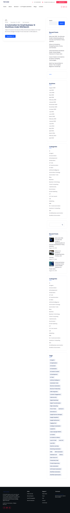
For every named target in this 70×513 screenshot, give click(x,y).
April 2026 (51, 97)
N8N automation (59, 451)
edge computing (54, 406)
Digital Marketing (54, 400)
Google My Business (54, 420)
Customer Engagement (55, 394)
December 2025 (53, 104)
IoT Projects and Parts (25, 6)
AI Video (51, 167)
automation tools (54, 383)
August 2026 (52, 88)
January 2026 (52, 102)
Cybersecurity (52, 186)
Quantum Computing (54, 208)
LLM (50, 198)
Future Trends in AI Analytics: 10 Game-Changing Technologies (57, 58)
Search (50, 20)
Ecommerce (52, 189)
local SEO (52, 443)
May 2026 (51, 95)
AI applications (53, 363)
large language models (55, 431)
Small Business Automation (56, 213)
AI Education (52, 160)
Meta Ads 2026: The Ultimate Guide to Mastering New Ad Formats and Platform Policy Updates (57, 39)
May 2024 (51, 128)
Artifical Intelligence (54, 170)
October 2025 (52, 109)
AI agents (52, 360)
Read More (9, 36)
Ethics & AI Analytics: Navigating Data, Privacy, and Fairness (56, 46)
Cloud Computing (53, 184)
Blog (50, 177)
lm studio (52, 434)
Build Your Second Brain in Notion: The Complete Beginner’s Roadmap (56, 65)
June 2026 (51, 92)
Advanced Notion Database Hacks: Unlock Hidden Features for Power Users (56, 52)
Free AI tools (53, 408)
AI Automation (52, 155)
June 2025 (51, 114)
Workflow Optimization (55, 474)
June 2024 (51, 126)
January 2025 (52, 121)
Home (4, 6)
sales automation (54, 466)
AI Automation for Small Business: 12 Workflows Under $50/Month (20, 26)
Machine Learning (54, 446)
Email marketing (53, 191)
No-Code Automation (54, 206)
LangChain (52, 428)
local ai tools (53, 440)
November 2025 (53, 107)
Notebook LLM (53, 454)
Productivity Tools (54, 460)
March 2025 (52, 116)
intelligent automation (55, 426)
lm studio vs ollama (55, 437)
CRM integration (54, 391)
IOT (50, 194)
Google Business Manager (56, 414)
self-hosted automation (55, 469)
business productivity (55, 388)
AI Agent (51, 153)
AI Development (53, 158)
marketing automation (55, 449)
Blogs (35, 6)
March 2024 (52, 133)
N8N (50, 203)
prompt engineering (54, 463)
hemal (6, 22)
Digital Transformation (55, 403)
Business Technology (54, 182)
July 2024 (51, 123)
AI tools (52, 377)
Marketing (51, 201)
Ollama (61, 454)
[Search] (62, 225)
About (10, 6)
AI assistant (53, 365)
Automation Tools (53, 175)
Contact (41, 6)
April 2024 (51, 130)
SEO (50, 210)
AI (49, 151)
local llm (61, 440)
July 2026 (51, 90)
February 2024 (52, 135)
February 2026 (52, 99)
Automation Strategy (54, 172)
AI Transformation (53, 165)
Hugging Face (53, 423)
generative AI (53, 411)
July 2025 (51, 111)
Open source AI (53, 457)
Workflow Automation (54, 215)
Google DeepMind (54, 417)
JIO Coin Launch (53, 196)
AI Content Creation (54, 371)
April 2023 (51, 138)
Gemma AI (61, 408)
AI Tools (51, 163)
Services (16, 6)
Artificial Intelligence (55, 380)
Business (51, 179)
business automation (55, 385)
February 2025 (52, 119)
